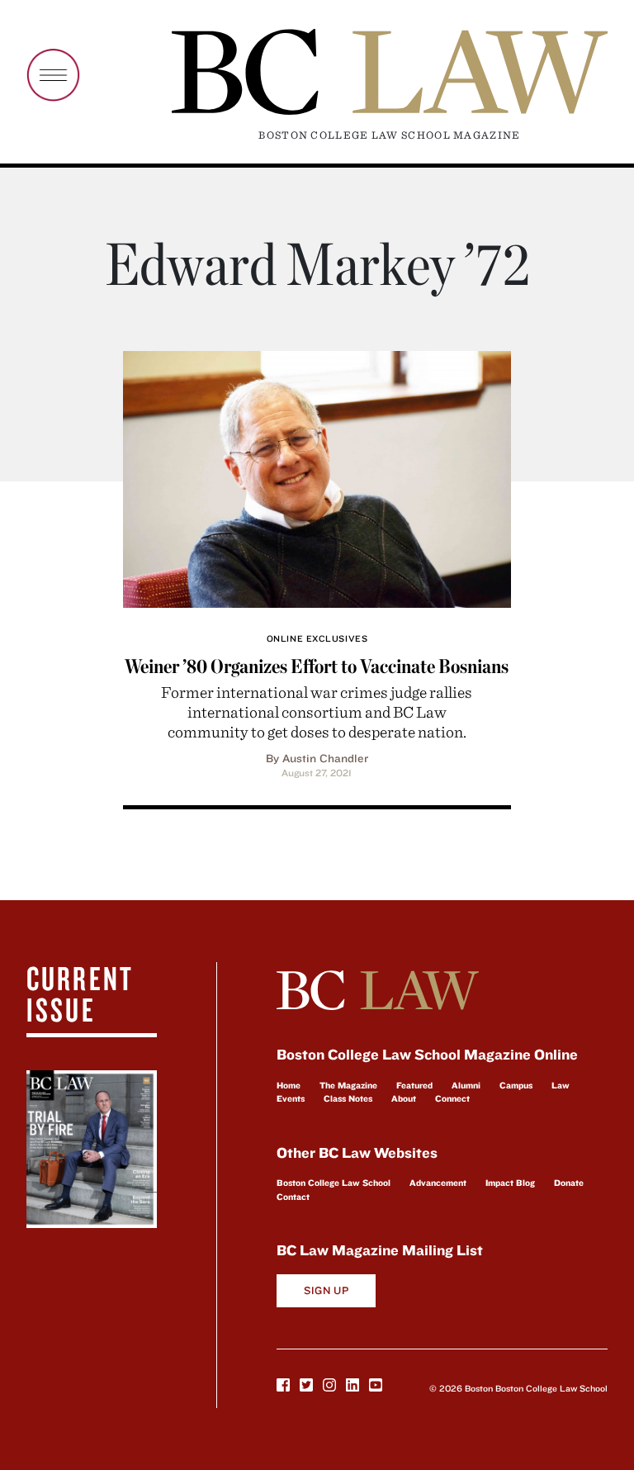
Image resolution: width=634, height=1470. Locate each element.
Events (291, 1098)
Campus (515, 1085)
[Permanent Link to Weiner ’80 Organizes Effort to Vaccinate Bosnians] (316, 476)
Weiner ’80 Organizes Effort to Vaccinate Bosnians (317, 666)
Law (560, 1085)
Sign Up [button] (326, 1290)
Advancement (437, 1182)
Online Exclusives (317, 638)
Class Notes (348, 1098)
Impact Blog (510, 1182)
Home (288, 1085)
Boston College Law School (333, 1182)
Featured (414, 1085)
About (403, 1098)
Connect (452, 1098)
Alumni (466, 1085)
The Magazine (348, 1085)
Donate (569, 1182)
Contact (293, 1196)
